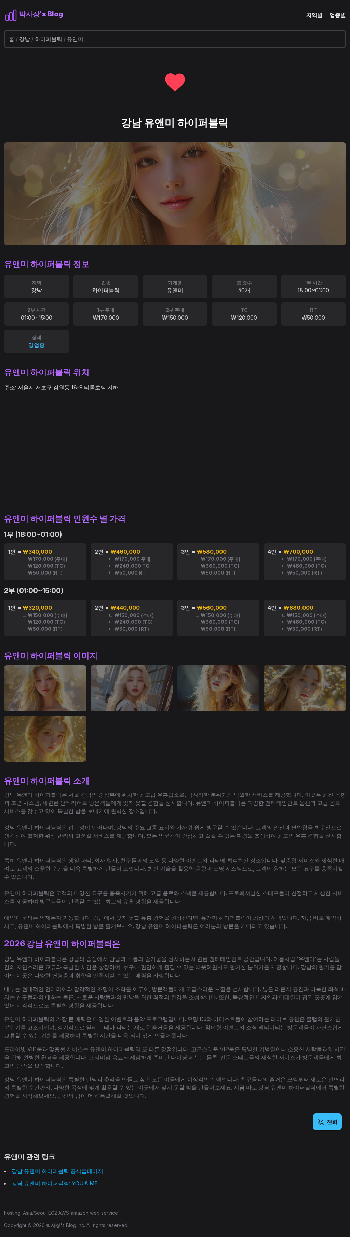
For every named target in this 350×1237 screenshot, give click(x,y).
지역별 (314, 15)
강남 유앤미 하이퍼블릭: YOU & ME (55, 1183)
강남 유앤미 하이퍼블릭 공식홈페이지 (57, 1171)
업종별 (337, 15)
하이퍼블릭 (48, 39)
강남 (24, 39)
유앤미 (75, 39)
